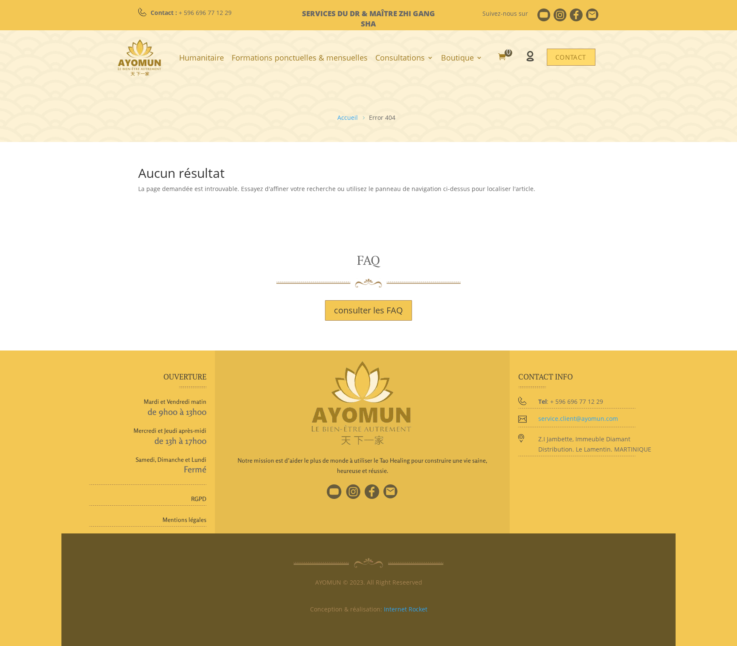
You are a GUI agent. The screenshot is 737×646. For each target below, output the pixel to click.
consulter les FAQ (368, 310)
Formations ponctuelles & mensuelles (300, 57)
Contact (570, 57)
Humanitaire (201, 57)
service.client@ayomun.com (578, 418)
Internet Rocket (405, 609)
